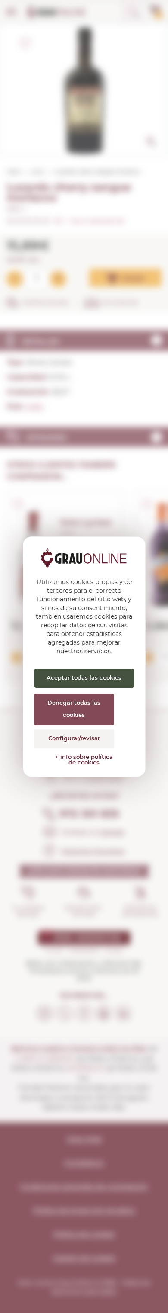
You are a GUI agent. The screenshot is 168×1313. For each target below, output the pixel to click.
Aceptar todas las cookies (84, 678)
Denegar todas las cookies (73, 709)
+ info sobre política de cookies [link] (84, 760)
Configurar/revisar (74, 739)
